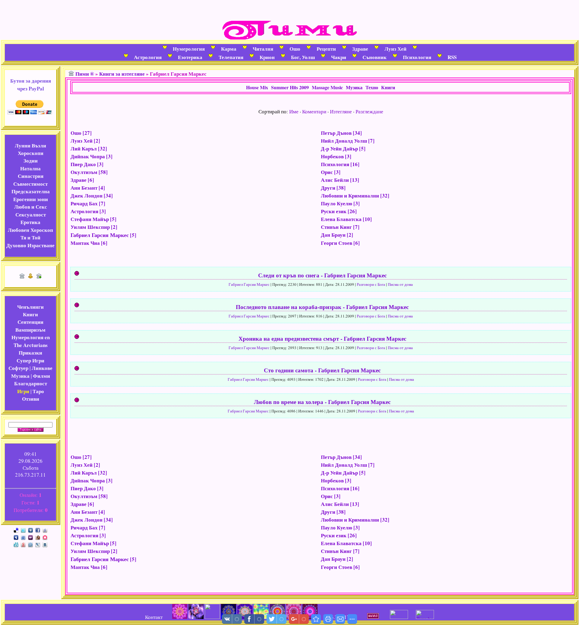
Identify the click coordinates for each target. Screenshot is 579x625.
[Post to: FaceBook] (37, 529)
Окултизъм (84, 172)
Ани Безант (84, 187)
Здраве (79, 180)
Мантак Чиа (85, 243)
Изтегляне (341, 111)
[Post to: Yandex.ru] (23, 544)
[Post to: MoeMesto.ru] (16, 544)
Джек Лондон (87, 195)
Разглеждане (369, 111)
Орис (327, 172)
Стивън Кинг (336, 227)
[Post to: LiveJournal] (37, 544)
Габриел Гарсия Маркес (100, 235)
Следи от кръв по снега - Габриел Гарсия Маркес (322, 275)
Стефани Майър (90, 219)
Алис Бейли (335, 180)
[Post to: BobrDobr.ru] (37, 536)
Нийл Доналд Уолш (344, 140)
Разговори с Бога (371, 284)
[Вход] (38, 276)
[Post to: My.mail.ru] (30, 544)
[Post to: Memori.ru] (45, 536)
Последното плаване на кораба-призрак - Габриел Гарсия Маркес (322, 307)
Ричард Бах (84, 203)
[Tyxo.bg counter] (425, 617)
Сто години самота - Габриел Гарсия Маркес (322, 370)
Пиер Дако (83, 164)
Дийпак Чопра (88, 156)
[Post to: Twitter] (23, 529)
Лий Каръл (84, 148)
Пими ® (84, 73)
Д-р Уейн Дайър (339, 148)
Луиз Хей (82, 140)
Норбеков (332, 156)
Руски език (333, 211)
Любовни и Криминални (350, 195)
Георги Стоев (336, 243)
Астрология (84, 211)
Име (294, 111)
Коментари (314, 111)
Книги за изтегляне (122, 73)
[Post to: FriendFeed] (23, 536)
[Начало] (22, 276)
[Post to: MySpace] (16, 536)
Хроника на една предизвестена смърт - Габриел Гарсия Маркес (322, 338)
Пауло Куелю (336, 203)
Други (328, 187)
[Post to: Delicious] (16, 529)
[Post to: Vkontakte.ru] (45, 544)
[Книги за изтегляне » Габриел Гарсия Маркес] (316, 619)
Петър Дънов (336, 133)
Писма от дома (400, 284)
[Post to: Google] (45, 529)
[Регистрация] (30, 276)
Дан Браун (333, 234)
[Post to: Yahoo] (30, 536)
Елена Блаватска (341, 219)
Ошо (76, 133)
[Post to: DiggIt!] (30, 529)
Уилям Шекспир (90, 227)
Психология (335, 164)
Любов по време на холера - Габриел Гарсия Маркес (322, 402)
